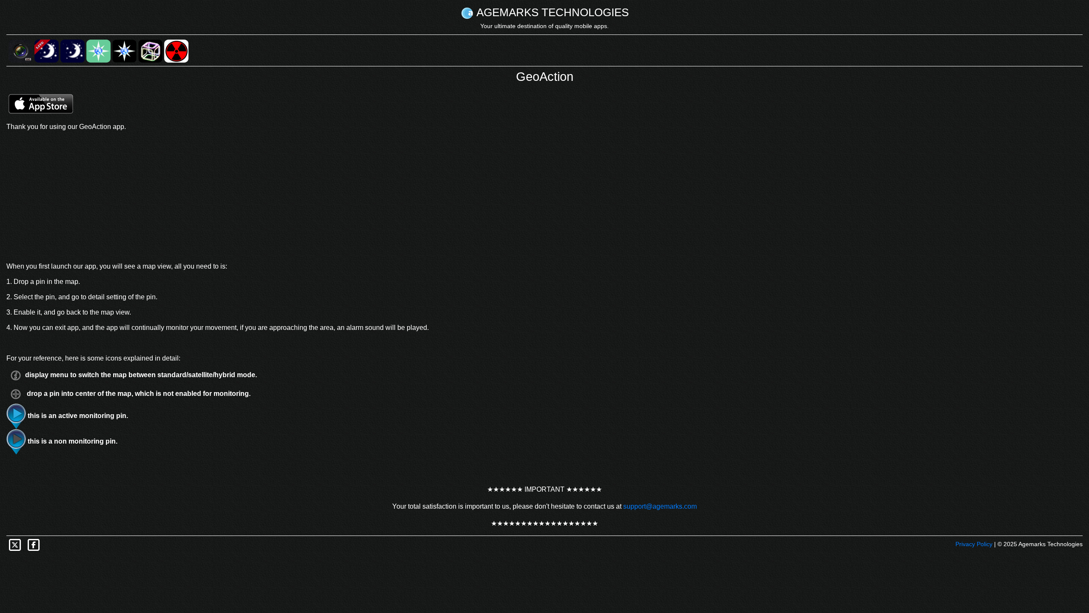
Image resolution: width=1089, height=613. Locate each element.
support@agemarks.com (660, 506)
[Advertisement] (544, 196)
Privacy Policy (973, 544)
